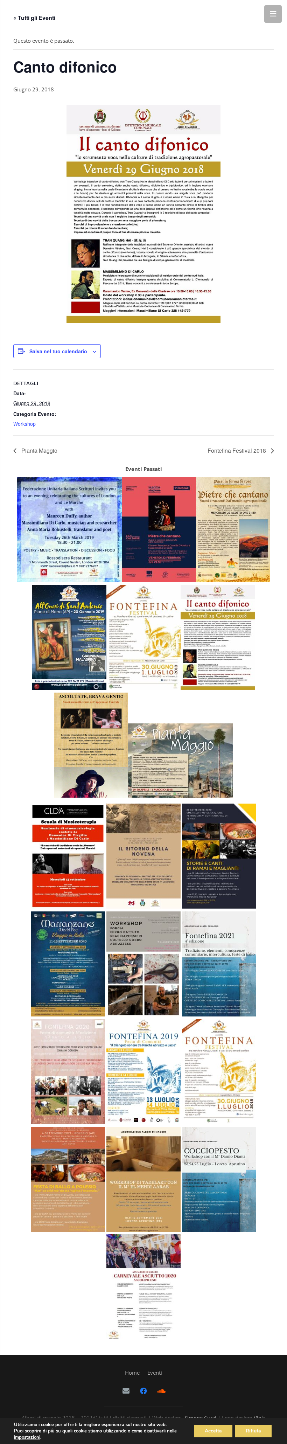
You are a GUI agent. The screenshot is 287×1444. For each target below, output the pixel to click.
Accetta (213, 1431)
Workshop (24, 423)
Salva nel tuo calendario (58, 351)
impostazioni (27, 1437)
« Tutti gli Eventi (34, 18)
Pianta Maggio (38, 450)
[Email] (126, 1391)
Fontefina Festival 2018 (237, 450)
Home (132, 1372)
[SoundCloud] (161, 1391)
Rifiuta (253, 1431)
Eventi (154, 1372)
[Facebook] (143, 1391)
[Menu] (273, 14)
